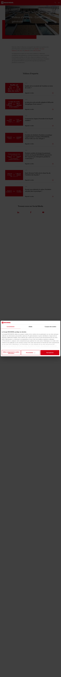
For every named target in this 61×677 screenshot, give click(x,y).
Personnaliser (29, 352)
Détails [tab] (30, 326)
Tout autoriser (50, 352)
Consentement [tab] (10, 326)
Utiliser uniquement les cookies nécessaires (11, 352)
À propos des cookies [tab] (50, 326)
